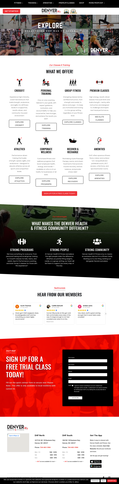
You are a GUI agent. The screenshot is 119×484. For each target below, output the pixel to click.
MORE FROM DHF (96, 3)
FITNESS (17, 3)
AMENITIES (47, 3)
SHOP (81, 3)
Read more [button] (50, 322)
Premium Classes (66, 3)
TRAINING (32, 3)
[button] (105, 313)
